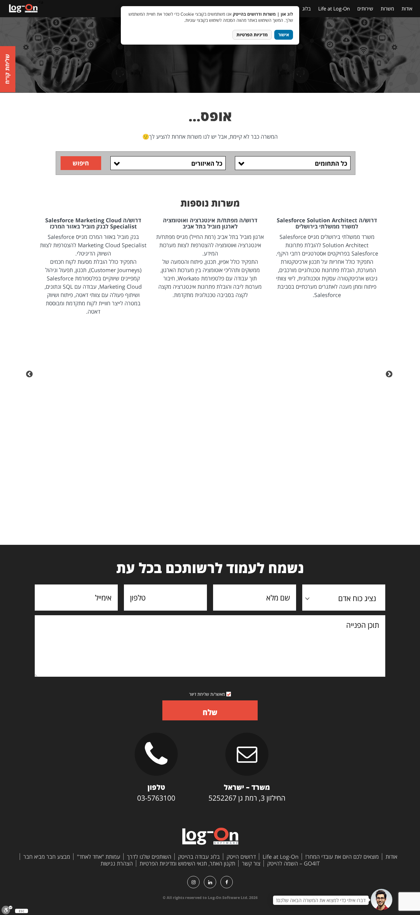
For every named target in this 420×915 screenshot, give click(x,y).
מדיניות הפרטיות (252, 35)
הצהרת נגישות (117, 863)
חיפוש (81, 163)
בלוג (306, 8)
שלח (210, 712)
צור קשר (251, 863)
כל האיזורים (206, 163)
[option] (326, 258)
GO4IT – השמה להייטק (293, 863)
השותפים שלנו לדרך (149, 856)
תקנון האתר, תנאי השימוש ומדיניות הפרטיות (187, 863)
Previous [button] (390, 373)
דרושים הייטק (241, 856)
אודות (407, 8)
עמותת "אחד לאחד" (98, 856)
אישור (283, 35)
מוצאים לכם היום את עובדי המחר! (342, 856)
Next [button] (30, 373)
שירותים (365, 8)
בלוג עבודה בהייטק (199, 856)
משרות (387, 8)
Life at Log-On (334, 8)
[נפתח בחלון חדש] (226, 882)
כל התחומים (331, 163)
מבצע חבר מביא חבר (46, 856)
